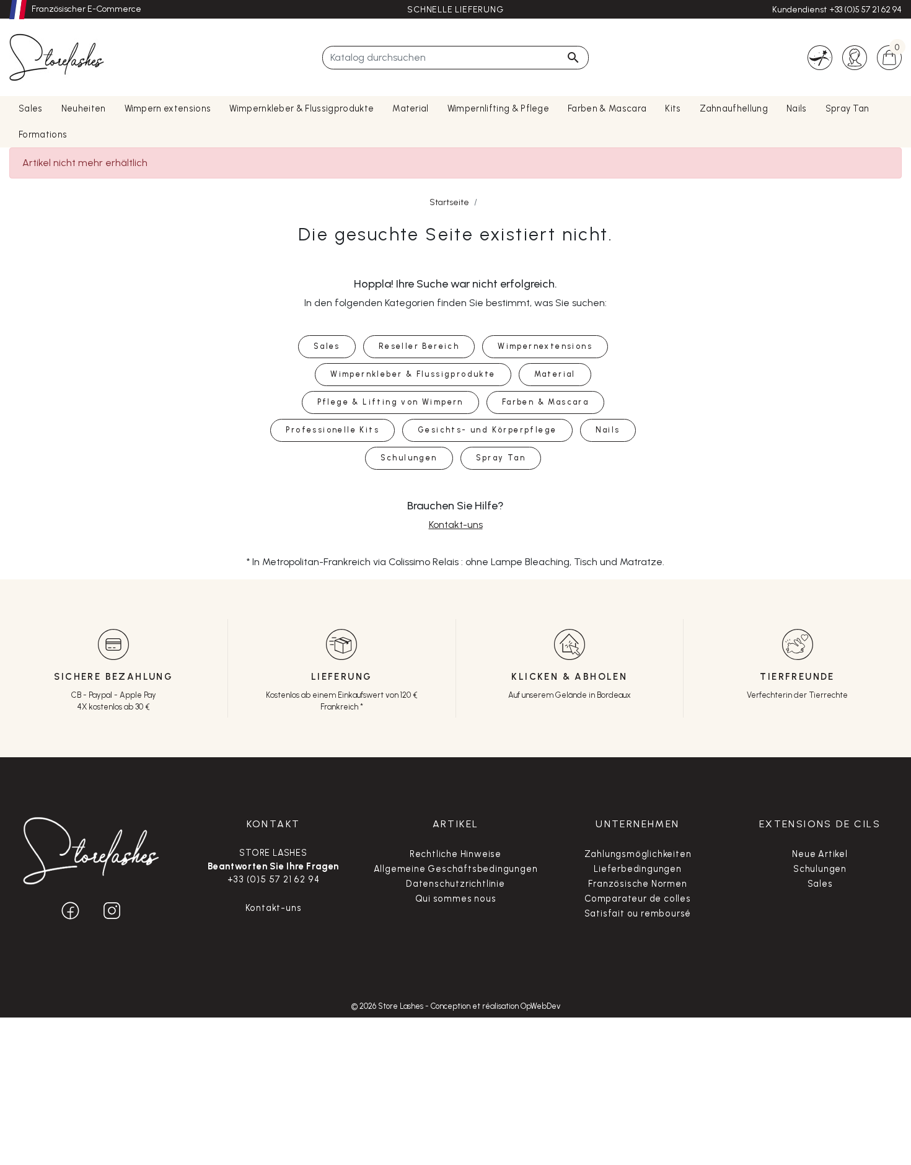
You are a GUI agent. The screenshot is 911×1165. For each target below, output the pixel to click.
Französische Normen (637, 883)
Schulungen (820, 868)
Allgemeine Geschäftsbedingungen (456, 868)
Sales (820, 883)
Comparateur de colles (637, 898)
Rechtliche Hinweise (455, 853)
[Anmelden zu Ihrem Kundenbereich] (854, 57)
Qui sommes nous (455, 898)
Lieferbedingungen (638, 868)
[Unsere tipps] (820, 57)
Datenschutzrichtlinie (455, 883)
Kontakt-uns (456, 524)
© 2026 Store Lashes (388, 1006)
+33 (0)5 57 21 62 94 (865, 9)
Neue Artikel (820, 853)
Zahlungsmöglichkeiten (638, 853)
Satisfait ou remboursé (638, 913)
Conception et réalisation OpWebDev (495, 1006)
